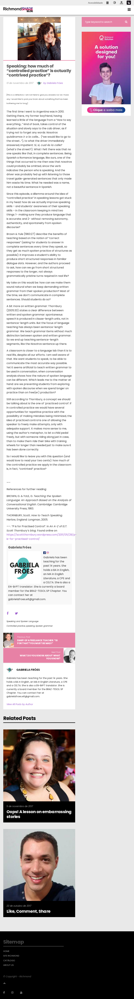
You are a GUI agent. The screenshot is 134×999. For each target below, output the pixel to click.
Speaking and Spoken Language (22, 621)
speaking (30, 625)
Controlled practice (16, 625)
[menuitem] (108, 3)
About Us (8, 965)
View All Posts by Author (20, 704)
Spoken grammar (44, 625)
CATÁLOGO (9, 960)
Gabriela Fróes (19, 547)
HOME (6, 951)
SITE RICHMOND (11, 955)
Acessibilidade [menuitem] (95, 2)
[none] (114, 3)
